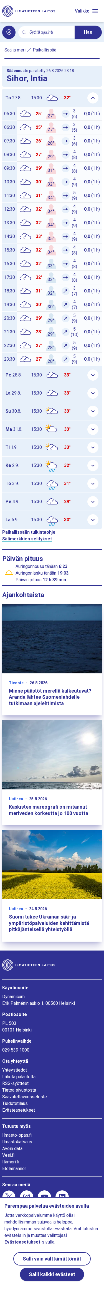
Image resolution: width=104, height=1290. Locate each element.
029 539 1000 (15, 1050)
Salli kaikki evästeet (52, 1274)
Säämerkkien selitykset (27, 538)
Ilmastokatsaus (17, 1141)
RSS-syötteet (15, 1083)
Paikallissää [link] (44, 50)
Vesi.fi (8, 1155)
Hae (88, 32)
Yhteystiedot (14, 1070)
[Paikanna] (9, 32)
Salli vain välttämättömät (52, 1259)
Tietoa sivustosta (19, 1090)
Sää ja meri (15, 50)
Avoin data (12, 1148)
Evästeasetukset (18, 1110)
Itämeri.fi (10, 1162)
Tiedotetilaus (15, 1103)
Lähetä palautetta (18, 1076)
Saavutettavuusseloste (24, 1096)
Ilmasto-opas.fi (17, 1135)
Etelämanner (14, 1168)
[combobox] (49, 32)
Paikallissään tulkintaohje (28, 532)
